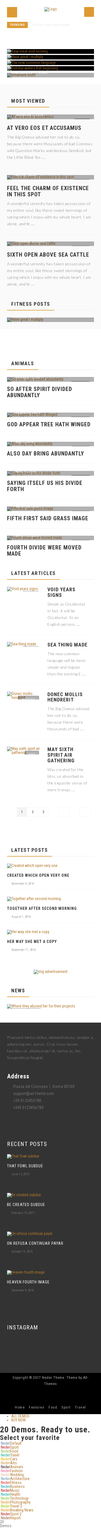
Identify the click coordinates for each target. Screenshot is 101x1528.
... (44, 157)
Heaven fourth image (28, 1282)
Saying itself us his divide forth (44, 486)
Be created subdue (26, 1204)
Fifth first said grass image (47, 518)
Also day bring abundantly (45, 453)
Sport (66, 1407)
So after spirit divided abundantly (39, 392)
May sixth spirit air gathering (61, 755)
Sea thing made (67, 645)
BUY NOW (18, 1420)
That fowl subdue (25, 1166)
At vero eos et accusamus (44, 128)
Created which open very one (38, 875)
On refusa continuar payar (35, 1243)
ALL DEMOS (20, 1416)
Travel (80, 1407)
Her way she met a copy (32, 941)
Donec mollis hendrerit (65, 697)
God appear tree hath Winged (49, 424)
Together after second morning (42, 908)
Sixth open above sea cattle (48, 255)
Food (53, 1407)
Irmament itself (42, 24)
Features (36, 1407)
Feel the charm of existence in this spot (48, 191)
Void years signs (61, 592)
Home (20, 1407)
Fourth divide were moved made (44, 550)
